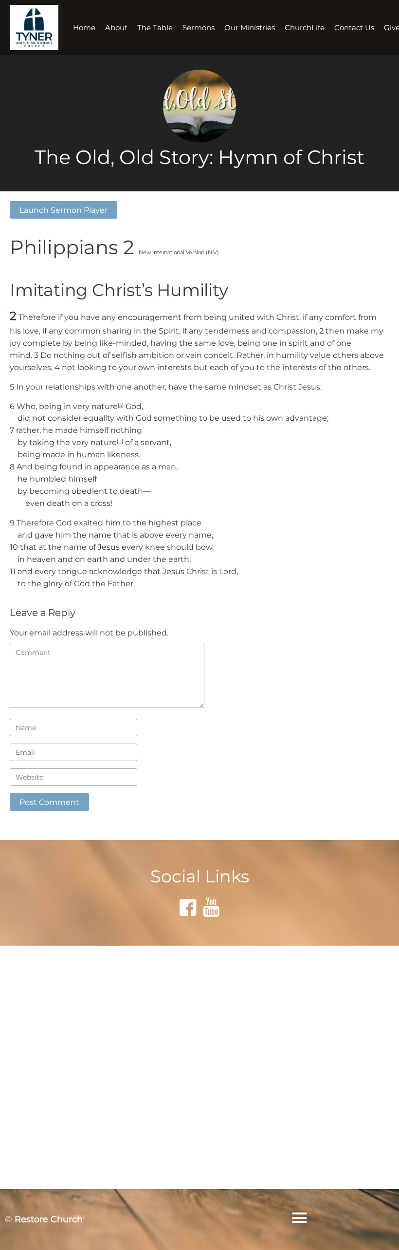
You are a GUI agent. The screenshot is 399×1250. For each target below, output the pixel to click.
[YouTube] (211, 907)
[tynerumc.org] (34, 27)
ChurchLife (305, 27)
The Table (155, 27)
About (116, 27)
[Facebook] (188, 907)
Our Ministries (249, 27)
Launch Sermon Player (63, 210)
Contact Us (354, 27)
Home (84, 27)
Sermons (198, 27)
